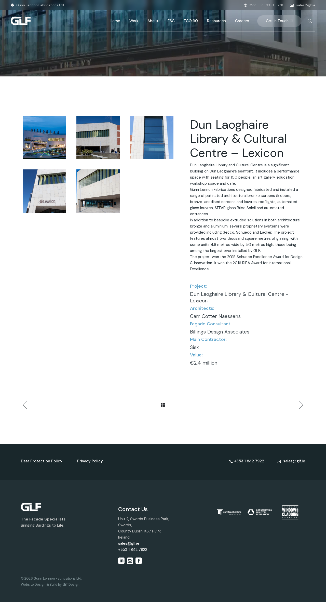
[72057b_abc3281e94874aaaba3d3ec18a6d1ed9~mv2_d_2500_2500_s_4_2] (98, 191)
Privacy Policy (90, 461)
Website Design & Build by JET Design (50, 584)
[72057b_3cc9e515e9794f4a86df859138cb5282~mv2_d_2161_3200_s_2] (151, 137)
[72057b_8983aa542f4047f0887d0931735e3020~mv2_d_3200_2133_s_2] (98, 137)
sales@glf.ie (305, 5)
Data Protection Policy (41, 461)
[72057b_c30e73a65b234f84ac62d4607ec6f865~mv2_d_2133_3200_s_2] (44, 191)
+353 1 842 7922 (132, 549)
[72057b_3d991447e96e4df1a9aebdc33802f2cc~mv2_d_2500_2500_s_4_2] (44, 137)
